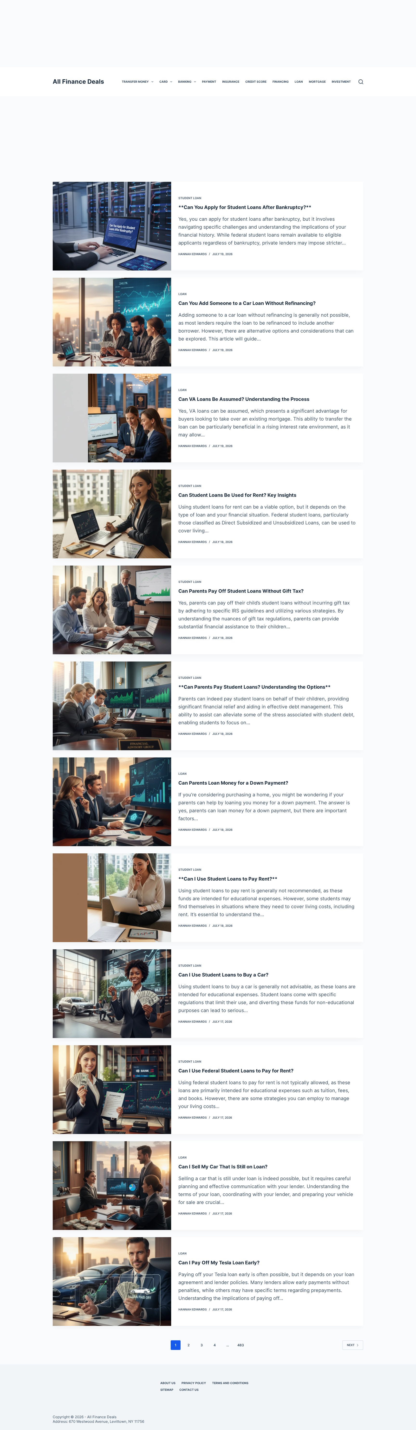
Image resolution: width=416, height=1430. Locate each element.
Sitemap (166, 1390)
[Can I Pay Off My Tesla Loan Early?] (112, 1281)
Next (351, 1345)
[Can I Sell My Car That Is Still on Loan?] (112, 1185)
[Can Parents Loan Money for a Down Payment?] (112, 801)
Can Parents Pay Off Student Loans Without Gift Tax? (241, 591)
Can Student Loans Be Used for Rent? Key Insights (237, 495)
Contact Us (189, 1390)
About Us (168, 1383)
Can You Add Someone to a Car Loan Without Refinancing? (247, 303)
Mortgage (317, 81)
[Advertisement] (208, 33)
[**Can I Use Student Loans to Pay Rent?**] (112, 897)
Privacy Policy (194, 1383)
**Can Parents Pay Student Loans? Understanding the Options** (254, 687)
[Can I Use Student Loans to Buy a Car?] (112, 993)
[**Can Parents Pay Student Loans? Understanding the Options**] (112, 705)
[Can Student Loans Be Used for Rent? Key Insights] (112, 514)
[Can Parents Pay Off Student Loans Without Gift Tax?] (112, 610)
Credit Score (255, 81)
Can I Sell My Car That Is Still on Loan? (222, 1167)
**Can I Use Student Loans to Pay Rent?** (227, 879)
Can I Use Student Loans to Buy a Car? (223, 975)
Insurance (230, 81)
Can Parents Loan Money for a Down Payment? (233, 783)
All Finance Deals (78, 81)
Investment (341, 81)
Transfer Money (135, 81)
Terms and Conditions (230, 1383)
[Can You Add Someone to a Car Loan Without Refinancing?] (112, 322)
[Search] (360, 81)
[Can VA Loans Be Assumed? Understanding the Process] (112, 418)
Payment (209, 81)
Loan (299, 81)
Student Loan (189, 198)
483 (240, 1345)
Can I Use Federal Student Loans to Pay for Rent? (235, 1071)
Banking (184, 81)
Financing (281, 81)
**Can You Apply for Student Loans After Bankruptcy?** (244, 207)
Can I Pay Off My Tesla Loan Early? (219, 1263)
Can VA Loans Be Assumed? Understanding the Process (243, 399)
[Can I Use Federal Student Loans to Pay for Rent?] (112, 1089)
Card (163, 81)
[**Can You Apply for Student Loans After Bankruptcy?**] (112, 226)
